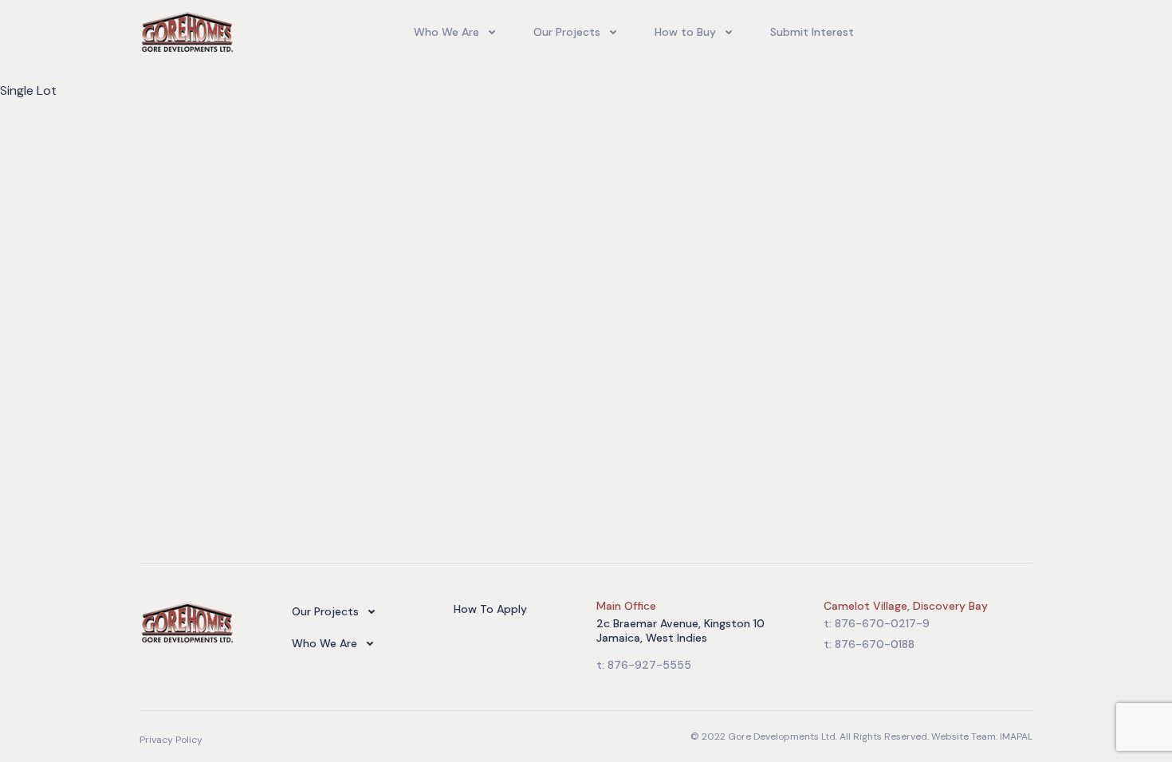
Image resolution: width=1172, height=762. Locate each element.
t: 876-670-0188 (869, 644)
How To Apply (490, 609)
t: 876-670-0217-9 (877, 623)
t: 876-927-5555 (643, 665)
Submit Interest (812, 32)
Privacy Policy (171, 739)
